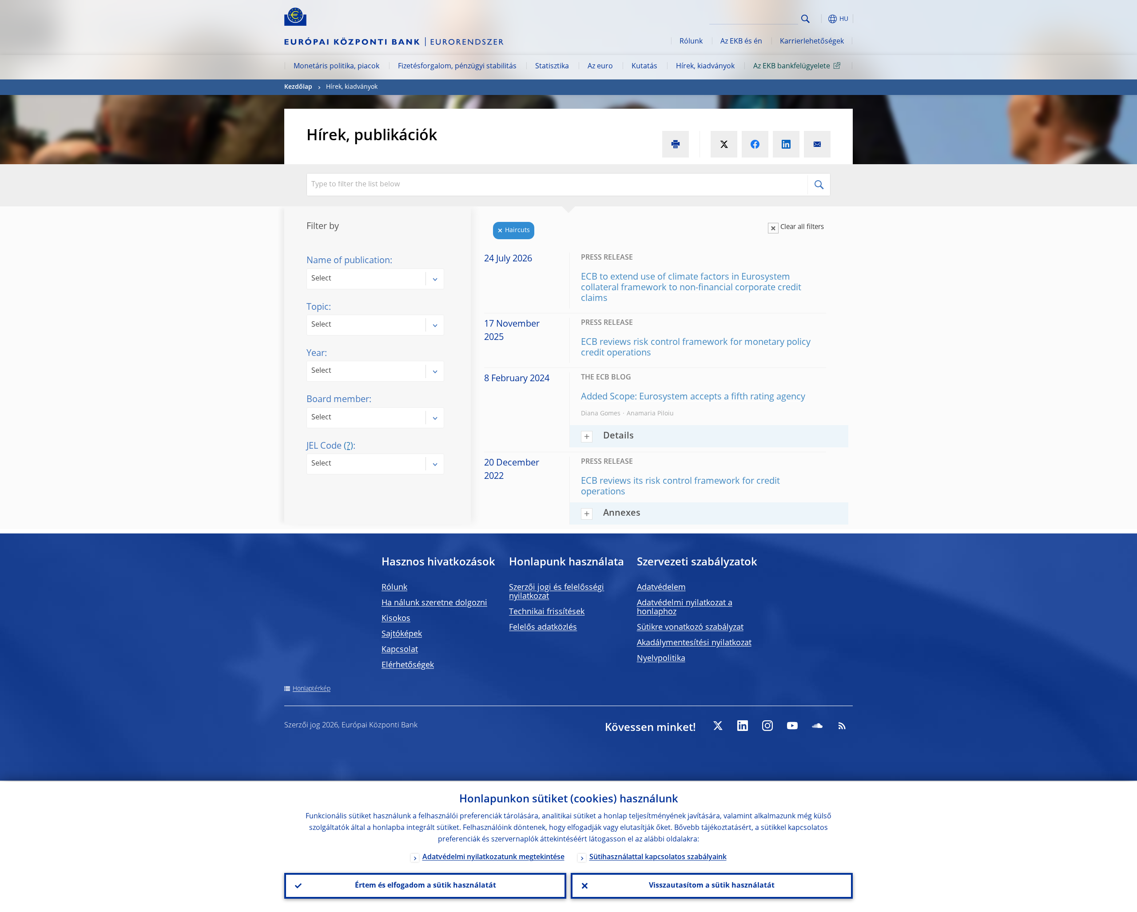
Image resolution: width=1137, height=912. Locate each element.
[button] (822, 19)
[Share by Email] (817, 144)
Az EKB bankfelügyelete (791, 66)
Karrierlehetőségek (812, 41)
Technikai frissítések (546, 612)
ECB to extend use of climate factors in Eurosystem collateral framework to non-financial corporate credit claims (691, 288)
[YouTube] (792, 725)
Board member (337, 399)
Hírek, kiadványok (705, 66)
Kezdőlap (298, 87)
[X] (717, 725)
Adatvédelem (661, 588)
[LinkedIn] (742, 725)
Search (805, 19)
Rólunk (691, 41)
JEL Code (329, 446)
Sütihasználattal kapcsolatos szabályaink (658, 857)
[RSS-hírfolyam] (842, 725)
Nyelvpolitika (661, 659)
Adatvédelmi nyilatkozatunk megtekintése (493, 857)
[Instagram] (767, 725)
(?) (348, 446)
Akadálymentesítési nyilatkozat (694, 643)
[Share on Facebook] (755, 144)
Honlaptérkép (311, 689)
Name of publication (348, 261)
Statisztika (552, 66)
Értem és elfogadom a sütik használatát (425, 885)
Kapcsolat (400, 650)
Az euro (600, 66)
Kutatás (644, 66)
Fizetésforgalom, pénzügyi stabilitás (457, 66)
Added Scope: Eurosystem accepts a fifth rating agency (693, 397)
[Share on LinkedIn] (786, 144)
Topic (317, 307)
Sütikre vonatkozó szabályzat (690, 628)
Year (315, 353)
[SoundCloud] (817, 725)
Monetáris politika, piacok (336, 66)
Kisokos (396, 619)
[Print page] (675, 144)
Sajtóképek (402, 634)
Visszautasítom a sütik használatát (712, 885)
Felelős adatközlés (543, 628)
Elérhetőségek (408, 665)
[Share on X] (724, 144)
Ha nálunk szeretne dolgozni (434, 603)
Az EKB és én (741, 41)
